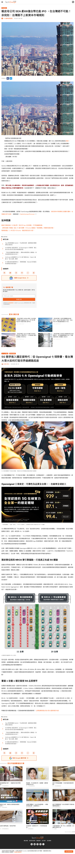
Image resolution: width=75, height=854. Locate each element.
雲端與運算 (12, 353)
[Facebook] (32, 844)
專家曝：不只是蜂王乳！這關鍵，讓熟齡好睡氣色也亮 (37, 783)
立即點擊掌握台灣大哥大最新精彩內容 (47, 710)
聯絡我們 (38, 840)
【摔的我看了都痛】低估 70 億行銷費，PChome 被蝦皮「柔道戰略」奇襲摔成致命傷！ (27, 228)
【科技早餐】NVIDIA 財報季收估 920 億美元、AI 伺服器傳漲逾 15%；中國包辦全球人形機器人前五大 (63, 335)
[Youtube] (35, 844)
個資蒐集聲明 (11, 302)
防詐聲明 (49, 840)
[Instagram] (43, 844)
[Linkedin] (37, 844)
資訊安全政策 (32, 840)
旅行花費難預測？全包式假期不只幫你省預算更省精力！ (63, 805)
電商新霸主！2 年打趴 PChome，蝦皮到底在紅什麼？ (17, 230)
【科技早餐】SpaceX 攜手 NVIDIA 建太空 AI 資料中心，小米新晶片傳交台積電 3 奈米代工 (26, 335)
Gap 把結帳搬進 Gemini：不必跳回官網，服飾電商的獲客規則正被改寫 (21, 243)
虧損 (67, 141)
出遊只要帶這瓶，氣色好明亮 (8, 826)
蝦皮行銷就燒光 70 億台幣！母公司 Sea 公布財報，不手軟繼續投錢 (21, 225)
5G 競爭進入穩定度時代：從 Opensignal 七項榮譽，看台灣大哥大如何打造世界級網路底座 (20, 248)
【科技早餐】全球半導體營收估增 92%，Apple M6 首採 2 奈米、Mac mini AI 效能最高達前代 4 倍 (63, 320)
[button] (2, 2)
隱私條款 (26, 840)
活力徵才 (44, 840)
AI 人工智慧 (5, 353)
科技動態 (4, 8)
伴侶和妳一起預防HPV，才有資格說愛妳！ (36, 826)
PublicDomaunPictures (27, 214)
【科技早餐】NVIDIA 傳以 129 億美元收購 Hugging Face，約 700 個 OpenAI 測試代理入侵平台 (26, 320)
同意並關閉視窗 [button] (68, 851)
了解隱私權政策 (18, 852)
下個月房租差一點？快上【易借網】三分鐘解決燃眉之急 (63, 826)
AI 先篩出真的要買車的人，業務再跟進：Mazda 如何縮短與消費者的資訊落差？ (20, 262)
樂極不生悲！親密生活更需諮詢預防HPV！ (9, 805)
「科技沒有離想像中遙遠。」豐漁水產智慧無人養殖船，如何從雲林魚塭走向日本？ (21, 253)
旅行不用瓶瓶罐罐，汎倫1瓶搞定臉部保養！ (63, 783)
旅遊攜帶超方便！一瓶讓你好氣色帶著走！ (10, 783)
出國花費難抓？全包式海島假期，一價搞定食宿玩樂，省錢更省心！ (37, 805)
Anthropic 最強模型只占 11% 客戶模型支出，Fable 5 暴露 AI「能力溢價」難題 (20, 258)
